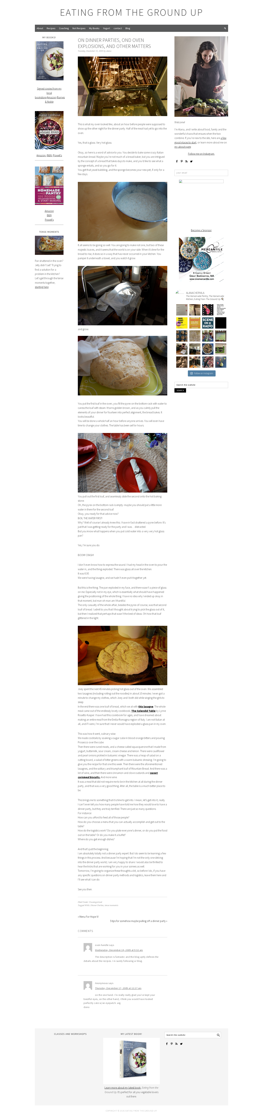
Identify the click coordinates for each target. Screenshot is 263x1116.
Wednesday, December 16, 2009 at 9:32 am (119, 950)
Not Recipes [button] (79, 28)
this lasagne (145, 706)
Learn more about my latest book (122, 1087)
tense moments (111, 905)
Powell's (57, 155)
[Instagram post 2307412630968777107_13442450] (221, 349)
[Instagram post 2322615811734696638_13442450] (221, 323)
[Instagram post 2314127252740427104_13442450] (207, 336)
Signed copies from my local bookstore (48, 93)
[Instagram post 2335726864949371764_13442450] (195, 309)
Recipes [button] (51, 28)
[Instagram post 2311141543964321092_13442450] (195, 349)
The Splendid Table (143, 711)
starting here (41, 287)
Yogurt (106, 28)
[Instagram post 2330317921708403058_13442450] (221, 309)
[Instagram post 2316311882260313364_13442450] (195, 336)
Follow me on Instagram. (201, 153)
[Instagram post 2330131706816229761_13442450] (181, 323)
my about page (182, 146)
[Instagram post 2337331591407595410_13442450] (181, 309)
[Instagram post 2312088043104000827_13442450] (221, 336)
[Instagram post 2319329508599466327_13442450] (181, 336)
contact (118, 28)
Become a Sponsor (201, 230)
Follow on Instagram (203, 373)
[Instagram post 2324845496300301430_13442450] (195, 323)
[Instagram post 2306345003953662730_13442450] (181, 362)
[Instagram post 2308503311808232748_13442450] (207, 349)
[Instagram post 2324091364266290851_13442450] (207, 323)
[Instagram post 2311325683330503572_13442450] (181, 349)
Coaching (64, 28)
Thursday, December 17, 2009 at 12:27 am (118, 988)
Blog (127, 28)
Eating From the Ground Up (131, 12)
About (40, 28)
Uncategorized (95, 902)
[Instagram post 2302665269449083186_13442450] (207, 362)
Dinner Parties (97, 905)
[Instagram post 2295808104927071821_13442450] (221, 362)
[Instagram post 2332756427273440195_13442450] (207, 309)
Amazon (51, 97)
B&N (49, 155)
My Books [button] (94, 28)
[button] (225, 28)
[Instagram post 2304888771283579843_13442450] (195, 362)
